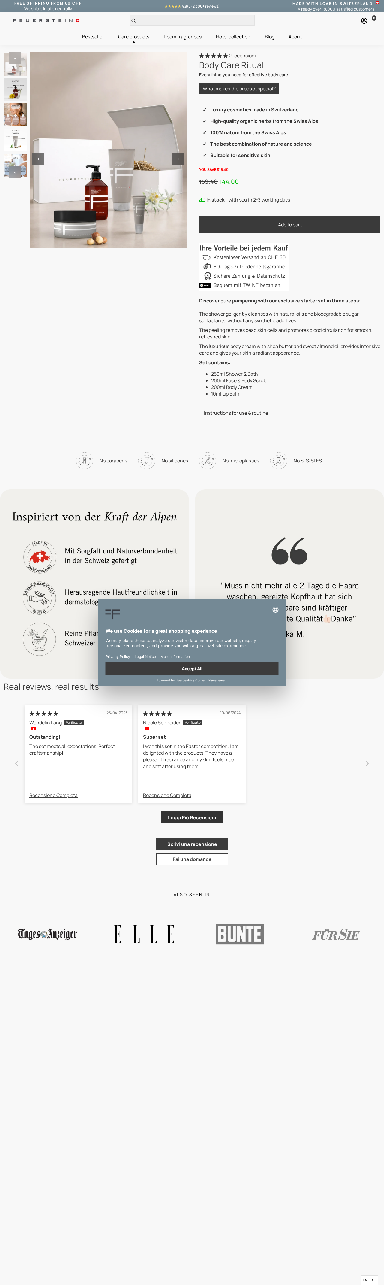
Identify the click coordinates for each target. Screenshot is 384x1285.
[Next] (15, 172)
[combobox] (369, 1280)
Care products (133, 36)
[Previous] (15, 58)
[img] (43, 713)
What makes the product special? (239, 88)
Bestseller (93, 36)
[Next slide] (367, 763)
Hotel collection (233, 36)
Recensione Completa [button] (53, 795)
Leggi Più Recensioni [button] (192, 817)
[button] (214, 55)
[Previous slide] (17, 763)
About (295, 36)
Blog (269, 36)
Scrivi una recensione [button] (192, 844)
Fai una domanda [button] (192, 859)
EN (365, 1280)
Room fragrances (183, 36)
